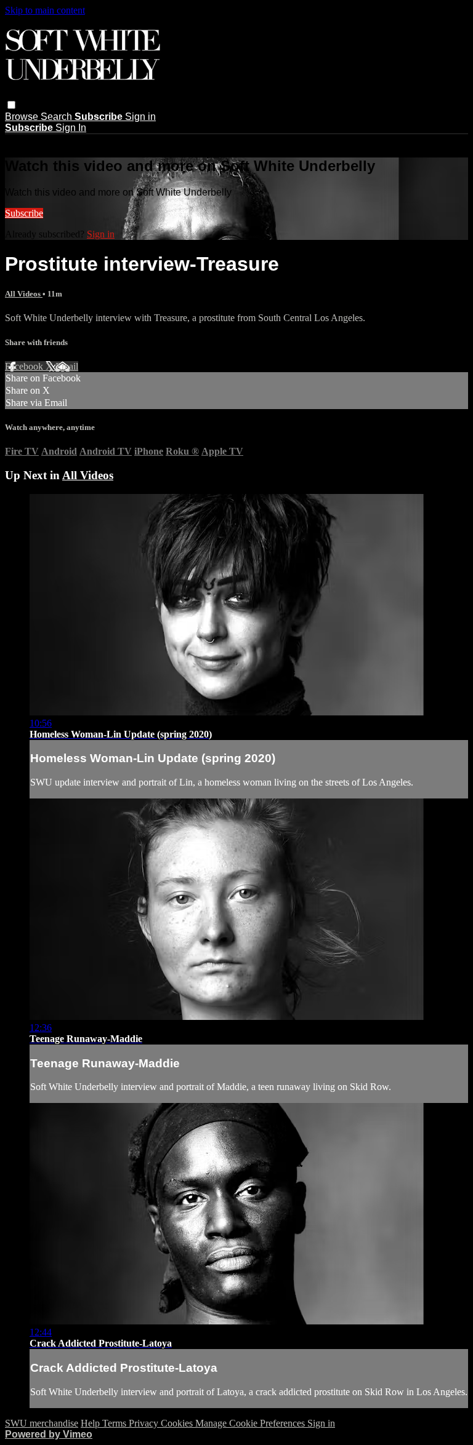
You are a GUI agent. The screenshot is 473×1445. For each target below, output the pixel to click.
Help (91, 1423)
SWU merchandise (41, 1423)
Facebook (25, 366)
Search (58, 116)
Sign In (70, 127)
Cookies (178, 1423)
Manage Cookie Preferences (251, 1423)
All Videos (23, 293)
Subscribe (24, 213)
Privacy (145, 1423)
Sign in (140, 116)
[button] (11, 105)
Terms (115, 1423)
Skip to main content (45, 10)
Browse (23, 116)
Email (66, 366)
